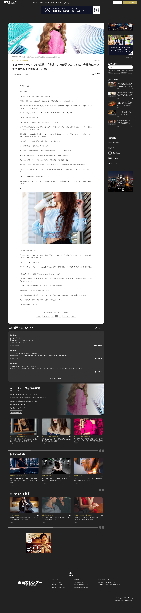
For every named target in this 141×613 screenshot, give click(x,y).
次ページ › (66, 316)
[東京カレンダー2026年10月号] (38, 543)
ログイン (117, 2)
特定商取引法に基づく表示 (81, 587)
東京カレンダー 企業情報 (58, 587)
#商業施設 (123, 72)
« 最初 (38, 316)
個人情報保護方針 (79, 582)
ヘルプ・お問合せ (56, 582)
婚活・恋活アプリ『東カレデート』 (107, 582)
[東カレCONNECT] (70, 10)
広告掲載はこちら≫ (129, 57)
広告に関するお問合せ (57, 584)
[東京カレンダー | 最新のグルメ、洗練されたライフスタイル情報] (17, 2)
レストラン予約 (37, 2)
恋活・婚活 (50, 2)
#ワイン (111, 72)
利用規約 (76, 579)
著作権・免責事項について (81, 584)
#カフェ (129, 72)
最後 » (73, 316)
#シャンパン (130, 70)
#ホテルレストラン (121, 70)
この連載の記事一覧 (16, 412)
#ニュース (117, 72)
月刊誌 (59, 2)
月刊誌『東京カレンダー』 (104, 579)
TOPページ (55, 579)
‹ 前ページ (46, 316)
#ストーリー (112, 70)
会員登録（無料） (130, 2)
